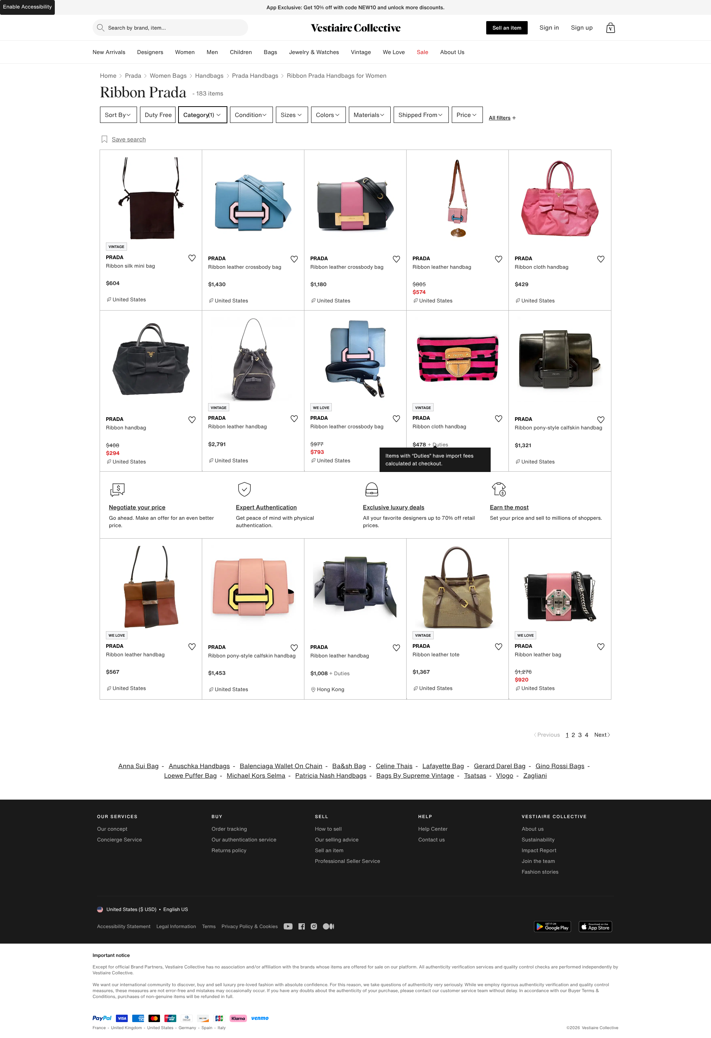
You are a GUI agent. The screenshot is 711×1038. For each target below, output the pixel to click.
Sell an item (507, 27)
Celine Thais (394, 766)
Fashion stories (540, 872)
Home (108, 75)
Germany (187, 1028)
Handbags (209, 75)
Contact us (431, 840)
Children (241, 52)
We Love (394, 52)
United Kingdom (126, 1028)
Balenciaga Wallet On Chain (281, 766)
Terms (209, 926)
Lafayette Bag (443, 766)
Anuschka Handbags (199, 766)
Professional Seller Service (347, 861)
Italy (222, 1028)
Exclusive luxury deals (393, 507)
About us (533, 829)
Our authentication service (243, 840)
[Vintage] (377, 52)
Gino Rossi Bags (559, 766)
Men (212, 52)
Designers (150, 52)
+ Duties (438, 444)
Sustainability (538, 840)
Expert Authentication (266, 507)
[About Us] (470, 52)
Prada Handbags (255, 75)
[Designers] (169, 52)
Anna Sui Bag (138, 766)
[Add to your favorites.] (191, 258)
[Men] (224, 52)
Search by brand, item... (137, 27)
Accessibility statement (123, 926)
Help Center (433, 829)
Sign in (549, 27)
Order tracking (229, 829)
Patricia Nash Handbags (330, 775)
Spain (207, 1028)
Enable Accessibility (27, 7)
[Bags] (283, 52)
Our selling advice (336, 840)
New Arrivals (109, 52)
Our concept (112, 829)
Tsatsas (475, 775)
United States (160, 1028)
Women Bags (168, 75)
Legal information (176, 926)
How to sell (328, 829)
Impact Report (539, 850)
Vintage (361, 52)
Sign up (582, 27)
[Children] (258, 52)
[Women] (201, 52)
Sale (422, 52)
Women (185, 52)
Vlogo (504, 775)
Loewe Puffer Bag (190, 775)
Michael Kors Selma (256, 775)
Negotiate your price (137, 507)
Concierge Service (119, 840)
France (99, 1028)
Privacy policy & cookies (249, 926)
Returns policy (228, 850)
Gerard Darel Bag (500, 766)
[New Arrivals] (131, 52)
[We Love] (411, 52)
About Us (452, 52)
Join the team (538, 861)
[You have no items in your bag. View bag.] (610, 28)
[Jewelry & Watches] (345, 52)
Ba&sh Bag (349, 766)
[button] (610, 28)
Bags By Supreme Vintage (415, 775)
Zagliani (535, 775)
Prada (133, 75)
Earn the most (509, 507)
